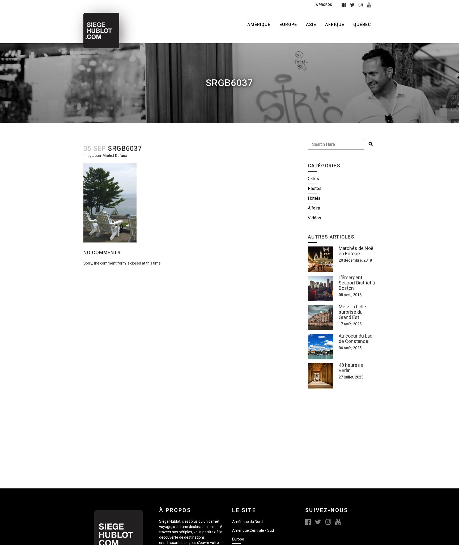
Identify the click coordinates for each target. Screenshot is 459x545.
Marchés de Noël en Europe (357, 250)
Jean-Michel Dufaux (109, 156)
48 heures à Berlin (351, 367)
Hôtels (314, 198)
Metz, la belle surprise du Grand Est (352, 312)
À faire (314, 208)
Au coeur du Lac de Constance (355, 338)
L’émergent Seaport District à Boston (357, 283)
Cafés (313, 178)
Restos (314, 188)
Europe (238, 539)
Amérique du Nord (247, 522)
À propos (324, 5)
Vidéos (314, 217)
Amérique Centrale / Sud (253, 530)
